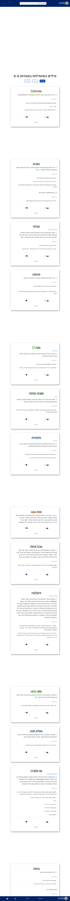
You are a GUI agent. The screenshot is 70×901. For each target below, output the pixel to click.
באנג (47, 889)
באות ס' (27, 81)
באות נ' (35, 81)
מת (53, 567)
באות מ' (42, 81)
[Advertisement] (39, 143)
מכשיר (53, 515)
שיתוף (36, 122)
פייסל (36, 697)
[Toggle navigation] (3, 3)
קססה (44, 697)
